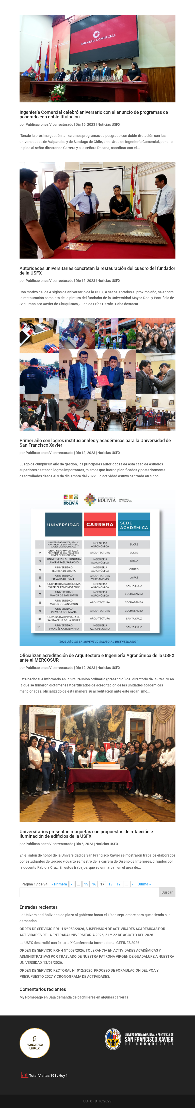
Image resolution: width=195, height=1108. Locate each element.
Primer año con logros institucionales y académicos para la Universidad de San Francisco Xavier (95, 443)
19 (119, 884)
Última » (144, 884)
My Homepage (31, 997)
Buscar (167, 892)
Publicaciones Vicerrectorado (49, 124)
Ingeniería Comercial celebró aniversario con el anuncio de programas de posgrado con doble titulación (94, 114)
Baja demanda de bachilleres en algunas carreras (88, 997)
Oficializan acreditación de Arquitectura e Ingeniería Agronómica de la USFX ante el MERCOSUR (97, 658)
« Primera (59, 884)
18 (110, 884)
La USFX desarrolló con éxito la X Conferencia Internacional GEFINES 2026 (79, 943)
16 (94, 884)
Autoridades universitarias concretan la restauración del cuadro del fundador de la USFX (97, 271)
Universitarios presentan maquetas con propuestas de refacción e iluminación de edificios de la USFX (86, 834)
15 (86, 884)
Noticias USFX (109, 124)
